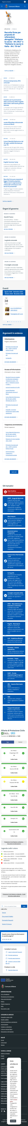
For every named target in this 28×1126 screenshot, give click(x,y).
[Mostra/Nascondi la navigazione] (2, 6)
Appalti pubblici (5, 1020)
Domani (20, 742)
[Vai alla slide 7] (18, 321)
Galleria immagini (5, 1053)
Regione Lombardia (6, 2)
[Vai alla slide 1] (7, 321)
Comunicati (4, 1042)
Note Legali (4, 1098)
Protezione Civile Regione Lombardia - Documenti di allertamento (14, 843)
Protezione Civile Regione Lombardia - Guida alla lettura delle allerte (14, 895)
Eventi (2, 1056)
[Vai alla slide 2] (9, 321)
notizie (6, 119)
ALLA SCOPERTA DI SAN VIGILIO (15, 309)
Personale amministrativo (7, 997)
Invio (24, 906)
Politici (2, 1001)
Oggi (7, 742)
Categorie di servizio (7, 1014)
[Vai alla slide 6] (16, 321)
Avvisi (2, 1040)
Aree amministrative (6, 999)
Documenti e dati (5, 1009)
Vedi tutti (14, 472)
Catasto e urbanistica (6, 1027)
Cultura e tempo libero (6, 1029)
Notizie (2, 1045)
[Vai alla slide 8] (20, 321)
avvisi (5, 78)
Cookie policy (4, 1094)
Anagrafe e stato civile (6, 1017)
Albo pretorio (4, 1101)
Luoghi (2, 1058)
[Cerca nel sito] (25, 6)
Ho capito (13, 1121)
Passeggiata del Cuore (16, 314)
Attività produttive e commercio (9, 1022)
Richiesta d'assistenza (6, 1089)
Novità (3, 1037)
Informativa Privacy (6, 1096)
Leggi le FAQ (4, 1081)
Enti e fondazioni (5, 994)
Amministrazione (6, 992)
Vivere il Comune (6, 1051)
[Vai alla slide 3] (11, 321)
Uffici (2, 1006)
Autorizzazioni (4, 1024)
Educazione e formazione (7, 1032)
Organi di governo (5, 1004)
